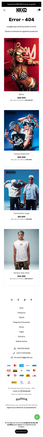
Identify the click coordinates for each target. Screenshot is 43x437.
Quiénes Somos (21, 341)
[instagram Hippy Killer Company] (12, 300)
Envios (21, 327)
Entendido (21, 431)
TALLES (21, 318)
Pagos (21, 332)
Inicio (21, 308)
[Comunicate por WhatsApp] (37, 417)
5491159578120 (23, 349)
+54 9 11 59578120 (23, 353)
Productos (21, 313)
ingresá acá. (11, 407)
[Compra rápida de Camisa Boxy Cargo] (21, 205)
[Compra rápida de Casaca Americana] (21, 146)
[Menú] (5, 10)
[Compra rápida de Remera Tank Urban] (21, 265)
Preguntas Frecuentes (21, 322)
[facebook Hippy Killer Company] (18, 300)
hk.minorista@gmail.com (23, 358)
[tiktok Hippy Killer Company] (25, 300)
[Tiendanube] (21, 391)
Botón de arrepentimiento (26, 407)
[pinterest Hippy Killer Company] (31, 300)
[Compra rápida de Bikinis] (21, 86)
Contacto (21, 337)
